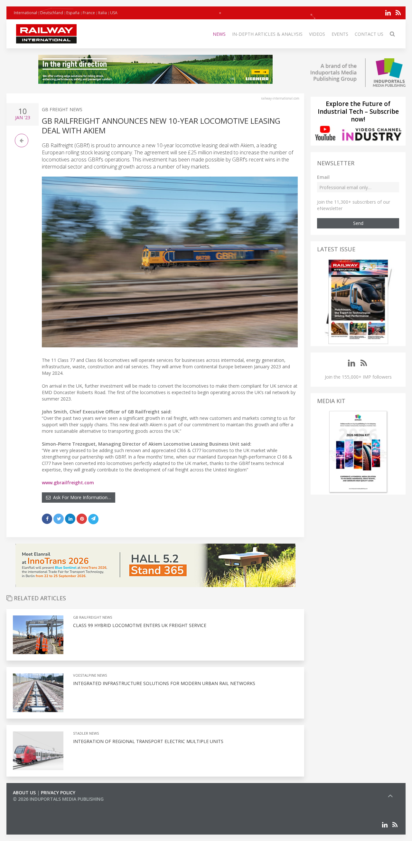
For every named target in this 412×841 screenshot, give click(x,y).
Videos (317, 34)
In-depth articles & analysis (267, 34)
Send (358, 223)
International (25, 12)
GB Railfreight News (92, 617)
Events (340, 34)
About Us (24, 792)
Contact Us (369, 34)
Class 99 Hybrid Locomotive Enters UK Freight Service (139, 625)
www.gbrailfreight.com (68, 482)
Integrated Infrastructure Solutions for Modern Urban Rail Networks (164, 683)
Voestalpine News (90, 675)
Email (323, 177)
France (89, 12)
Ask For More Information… (81, 497)
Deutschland (51, 12)
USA (113, 12)
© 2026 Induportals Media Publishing (58, 799)
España (73, 12)
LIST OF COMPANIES (35, 805)
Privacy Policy (58, 792)
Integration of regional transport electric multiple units (148, 741)
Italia (102, 12)
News (219, 34)
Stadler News (86, 733)
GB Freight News (62, 109)
